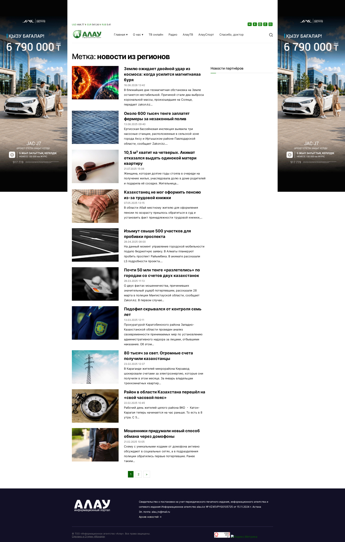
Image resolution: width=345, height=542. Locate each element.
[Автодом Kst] (33, 271)
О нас (137, 34)
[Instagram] (260, 24)
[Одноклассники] (255, 24)
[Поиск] (271, 34)
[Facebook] (265, 24)
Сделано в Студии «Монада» (88, 536)
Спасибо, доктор (231, 34)
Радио (173, 34)
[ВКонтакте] (250, 24)
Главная (119, 34)
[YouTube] (271, 24)
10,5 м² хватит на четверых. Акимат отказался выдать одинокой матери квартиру (160, 158)
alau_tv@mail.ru (161, 511)
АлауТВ (188, 34)
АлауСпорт (206, 34)
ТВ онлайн (156, 34)
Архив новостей (148, 516)
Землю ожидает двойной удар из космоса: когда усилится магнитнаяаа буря (162, 74)
